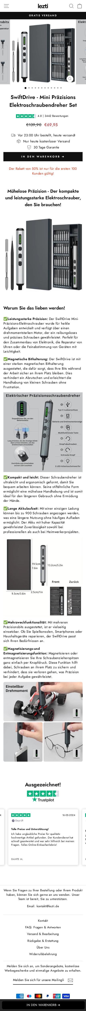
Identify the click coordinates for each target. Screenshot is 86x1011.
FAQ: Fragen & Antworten (43, 927)
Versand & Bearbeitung (43, 934)
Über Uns (43, 947)
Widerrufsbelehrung (43, 954)
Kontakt (43, 920)
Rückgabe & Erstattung (43, 941)
